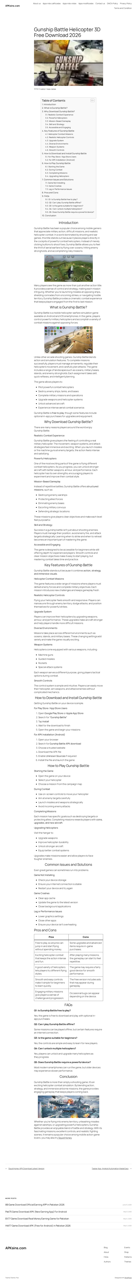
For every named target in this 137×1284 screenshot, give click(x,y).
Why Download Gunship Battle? (59, 111)
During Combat (55, 169)
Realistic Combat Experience (60, 114)
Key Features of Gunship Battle (59, 130)
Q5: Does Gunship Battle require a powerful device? (71, 212)
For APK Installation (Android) (62, 160)
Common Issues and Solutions (58, 179)
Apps (48, 89)
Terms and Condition (123, 8)
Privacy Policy (126, 3)
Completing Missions (58, 173)
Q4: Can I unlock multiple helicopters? (65, 209)
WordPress (128, 1278)
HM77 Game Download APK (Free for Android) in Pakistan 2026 (38, 1225)
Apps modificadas (85, 3)
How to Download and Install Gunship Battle (65, 153)
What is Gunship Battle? (55, 107)
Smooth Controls (56, 150)
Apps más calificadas (52, 3)
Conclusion (50, 215)
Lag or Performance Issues (60, 189)
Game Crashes (55, 186)
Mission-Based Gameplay (60, 121)
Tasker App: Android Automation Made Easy (110, 1168)
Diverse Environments (58, 143)
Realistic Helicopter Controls (61, 137)
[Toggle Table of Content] (91, 100)
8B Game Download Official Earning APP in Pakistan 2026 (35, 1204)
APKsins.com (12, 5)
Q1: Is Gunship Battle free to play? (62, 199)
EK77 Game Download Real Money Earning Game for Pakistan (37, 1218)
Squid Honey (65, 1137)
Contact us (100, 3)
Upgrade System (56, 140)
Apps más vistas (69, 3)
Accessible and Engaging (60, 127)
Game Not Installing (56, 183)
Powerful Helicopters (58, 118)
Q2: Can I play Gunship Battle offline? (65, 202)
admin (43, 89)
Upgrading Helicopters (59, 176)
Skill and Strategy (56, 124)
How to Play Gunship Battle (57, 163)
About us (37, 3)
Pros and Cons (51, 192)
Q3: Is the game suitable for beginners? (66, 205)
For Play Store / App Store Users (62, 156)
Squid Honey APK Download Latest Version (26, 1168)
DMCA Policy (112, 3)
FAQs (46, 196)
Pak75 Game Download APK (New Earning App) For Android (36, 1211)
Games (53, 89)
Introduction (50, 104)
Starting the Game (56, 166)
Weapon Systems (56, 146)
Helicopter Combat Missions (60, 134)
